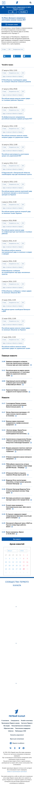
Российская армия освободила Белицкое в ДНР (16, 310)
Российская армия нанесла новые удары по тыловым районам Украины (16, 99)
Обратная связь (9, 728)
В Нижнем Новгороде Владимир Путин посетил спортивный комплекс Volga (18, 490)
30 (17, 555)
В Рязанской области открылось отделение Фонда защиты (16, 474)
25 (9, 569)
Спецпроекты (15, 720)
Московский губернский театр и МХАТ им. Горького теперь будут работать (19, 524)
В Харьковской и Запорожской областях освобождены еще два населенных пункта (17, 173)
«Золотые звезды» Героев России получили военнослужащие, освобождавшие (16, 431)
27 (6, 555)
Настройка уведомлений (17, 735)
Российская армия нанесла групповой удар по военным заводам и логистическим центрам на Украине (17, 193)
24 (6, 569)
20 (17, 566)
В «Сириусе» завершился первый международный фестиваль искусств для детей (19, 515)
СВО (9, 49)
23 (27, 566)
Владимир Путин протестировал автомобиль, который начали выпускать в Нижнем (18, 481)
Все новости (17, 539)
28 (9, 555)
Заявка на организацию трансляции (17, 771)
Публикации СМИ (20, 731)
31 (20, 555)
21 (20, 566)
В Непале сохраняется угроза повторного (19, 457)
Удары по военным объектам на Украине (13, 76)
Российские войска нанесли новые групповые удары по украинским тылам (16, 347)
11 (9, 562)
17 (6, 566)
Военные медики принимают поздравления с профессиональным (17, 423)
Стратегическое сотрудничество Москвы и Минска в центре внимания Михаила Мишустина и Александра (18, 440)
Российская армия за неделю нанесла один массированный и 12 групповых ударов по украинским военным (18, 372)
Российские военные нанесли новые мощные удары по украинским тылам (15, 136)
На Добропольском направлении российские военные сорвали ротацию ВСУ (17, 118)
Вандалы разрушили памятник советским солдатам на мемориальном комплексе (19, 449)
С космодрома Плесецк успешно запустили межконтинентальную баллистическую (16, 405)
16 (27, 562)
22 (24, 566)
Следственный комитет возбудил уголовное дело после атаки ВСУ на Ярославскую (16, 382)
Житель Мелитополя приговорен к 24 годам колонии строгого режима (17, 414)
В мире (4, 49)
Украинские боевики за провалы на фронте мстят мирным (17, 390)
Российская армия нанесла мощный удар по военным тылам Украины (16, 212)
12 (13, 562)
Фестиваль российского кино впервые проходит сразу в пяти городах (18, 499)
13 (17, 562)
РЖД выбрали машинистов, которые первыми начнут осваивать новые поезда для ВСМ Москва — (19, 465)
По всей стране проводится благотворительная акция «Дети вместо (18, 507)
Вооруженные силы (18, 49)
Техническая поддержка (22, 728)
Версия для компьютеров (17, 739)
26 (13, 569)
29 (13, 555)
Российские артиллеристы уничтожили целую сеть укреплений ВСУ (15, 155)
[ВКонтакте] (7, 56)
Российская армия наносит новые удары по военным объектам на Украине (16, 329)
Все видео (7, 726)
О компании (5, 720)
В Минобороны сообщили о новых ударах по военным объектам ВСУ (16, 292)
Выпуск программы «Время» (15, 533)
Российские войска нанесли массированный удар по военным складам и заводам (17, 252)
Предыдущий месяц (5, 550)
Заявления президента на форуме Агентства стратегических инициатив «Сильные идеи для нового (17, 363)
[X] (27, 56)
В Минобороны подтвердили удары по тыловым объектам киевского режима (16, 81)
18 (9, 566)
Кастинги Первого (26, 723)
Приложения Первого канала (11, 723)
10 (6, 562)
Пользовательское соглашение (21, 726)
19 (13, 566)
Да (12, 12)
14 (20, 562)
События (10, 731)
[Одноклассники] (17, 56)
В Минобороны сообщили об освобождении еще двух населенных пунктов (16, 272)
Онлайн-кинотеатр (27, 720)
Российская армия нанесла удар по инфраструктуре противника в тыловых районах (17, 231)
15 (24, 562)
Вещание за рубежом (18, 743)
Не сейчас (23, 12)
